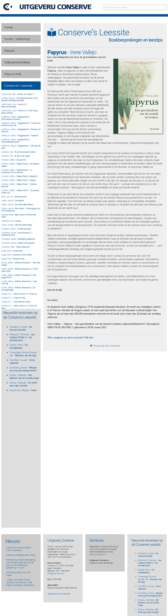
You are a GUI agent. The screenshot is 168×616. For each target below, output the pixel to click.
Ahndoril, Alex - (18, 152)
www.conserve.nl (97, 554)
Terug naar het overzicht (106, 345)
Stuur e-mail (12, 74)
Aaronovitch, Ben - (17, 94)
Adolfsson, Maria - (16, 118)
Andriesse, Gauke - (18, 239)
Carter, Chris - (19, 346)
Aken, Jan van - (14, 197)
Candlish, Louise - (21, 328)
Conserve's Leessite (18, 85)
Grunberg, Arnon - (23, 369)
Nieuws (9, 50)
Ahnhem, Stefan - (13, 160)
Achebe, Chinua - (19, 99)
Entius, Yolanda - (24, 377)
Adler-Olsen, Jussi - (14, 105)
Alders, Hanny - (12, 200)
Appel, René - (11, 251)
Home (8, 27)
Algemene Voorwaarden (59, 593)
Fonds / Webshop (17, 39)
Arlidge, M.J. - (19, 294)
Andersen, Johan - (16, 229)
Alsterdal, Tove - (11, 221)
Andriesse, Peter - (15, 247)
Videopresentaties (17, 62)
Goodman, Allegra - (23, 390)
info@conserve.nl (55, 573)
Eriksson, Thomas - (22, 337)
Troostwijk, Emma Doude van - (23, 354)
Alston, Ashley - (16, 225)
